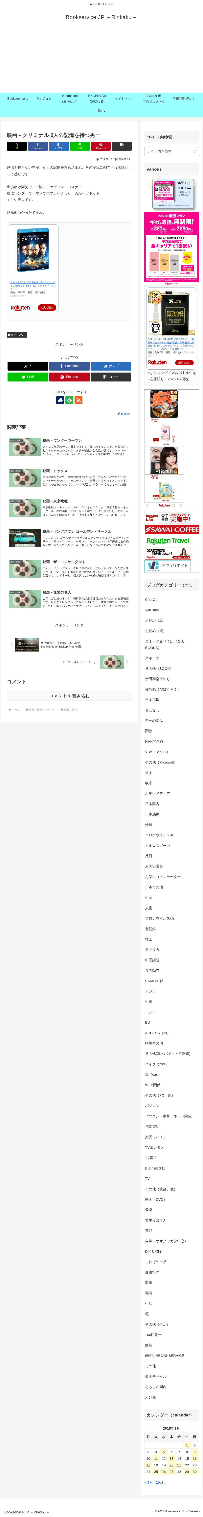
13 (171, 1459)
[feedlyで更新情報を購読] (69, 400)
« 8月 (148, 1482)
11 (156, 1459)
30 (195, 1472)
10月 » (161, 1482)
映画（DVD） (18, 334)
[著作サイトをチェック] (60, 400)
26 (164, 1472)
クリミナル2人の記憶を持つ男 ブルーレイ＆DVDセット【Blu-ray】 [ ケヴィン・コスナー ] (33, 285)
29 (187, 1472)
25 (156, 1472)
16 (195, 1459)
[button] (122, 146)
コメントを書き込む (69, 695)
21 (179, 1465)
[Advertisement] (101, 63)
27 (171, 1472)
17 (148, 1465)
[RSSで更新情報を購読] (78, 400)
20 (171, 1465)
